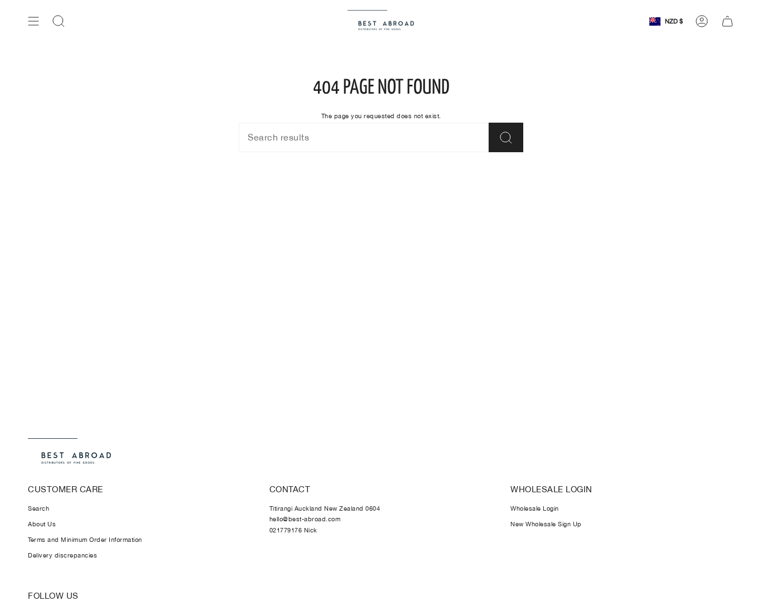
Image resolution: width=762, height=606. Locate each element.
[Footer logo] (70, 452)
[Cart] (727, 21)
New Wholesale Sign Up (546, 524)
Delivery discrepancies (62, 555)
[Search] (506, 137)
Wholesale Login (534, 508)
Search (38, 508)
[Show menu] (33, 21)
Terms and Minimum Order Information (85, 539)
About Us (42, 524)
